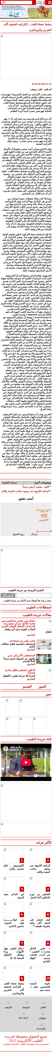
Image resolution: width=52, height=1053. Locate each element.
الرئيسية (26, 1007)
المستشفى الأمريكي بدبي (21, 655)
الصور (42, 686)
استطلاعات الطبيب (38, 607)
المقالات (42, 1018)
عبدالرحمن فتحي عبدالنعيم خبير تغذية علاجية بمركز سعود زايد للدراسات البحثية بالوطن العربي (18, 623)
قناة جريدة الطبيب (39, 739)
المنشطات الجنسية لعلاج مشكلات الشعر (18, 645)
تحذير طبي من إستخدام (22, 640)
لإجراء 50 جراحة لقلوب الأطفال (19, 676)
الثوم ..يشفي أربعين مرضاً (36, 486)
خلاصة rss (41, 1029)
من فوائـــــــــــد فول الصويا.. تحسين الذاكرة (14, 923)
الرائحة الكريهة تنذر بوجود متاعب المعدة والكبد (25, 491)
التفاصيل (31, 635)
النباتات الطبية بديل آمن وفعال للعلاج (28, 630)
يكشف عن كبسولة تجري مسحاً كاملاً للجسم (19, 660)
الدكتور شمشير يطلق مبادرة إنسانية (20, 671)
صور (48, 694)
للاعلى (43, 1007)
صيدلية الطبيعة (9, 482)
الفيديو (27, 686)
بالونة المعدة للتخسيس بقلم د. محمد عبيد (40, 986)
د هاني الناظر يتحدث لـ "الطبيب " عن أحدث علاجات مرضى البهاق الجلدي (40, 955)
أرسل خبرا (23, 1018)
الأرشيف (8, 1007)
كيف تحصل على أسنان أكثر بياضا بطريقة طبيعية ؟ (40, 923)
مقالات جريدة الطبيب (37, 615)
